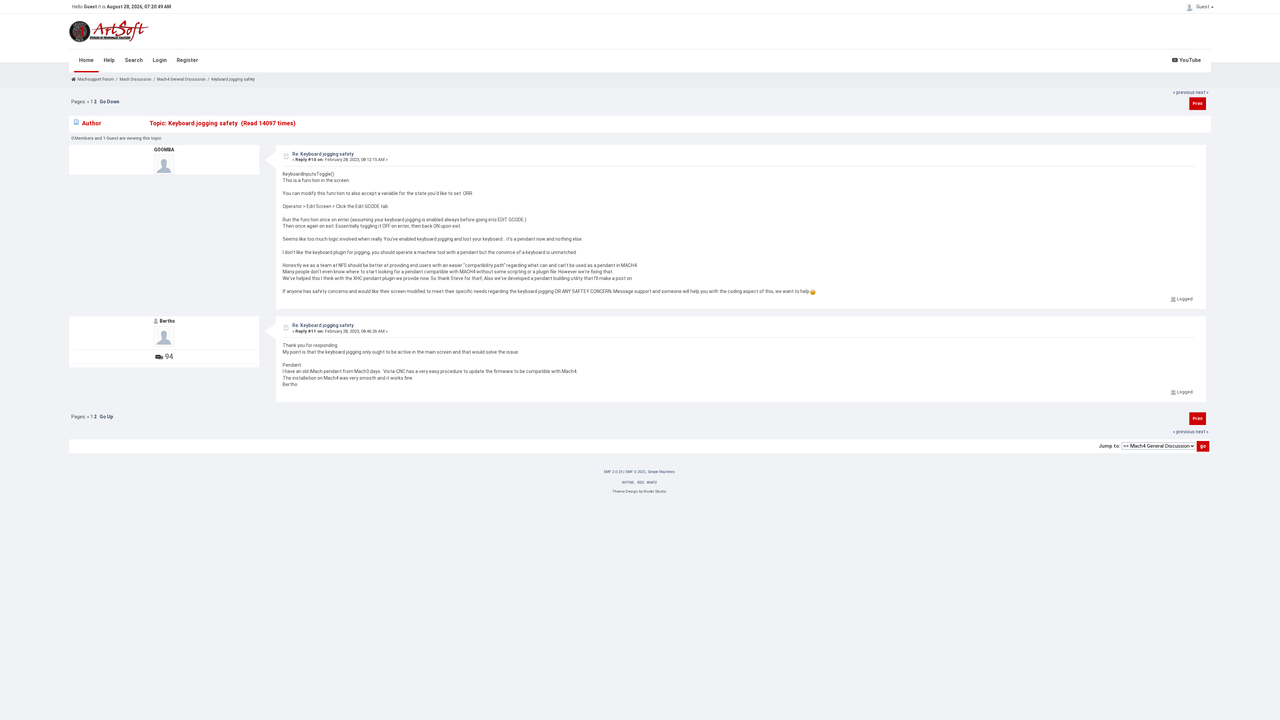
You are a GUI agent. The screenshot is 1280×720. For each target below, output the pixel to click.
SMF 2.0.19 (613, 472)
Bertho (167, 321)
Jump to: (1109, 446)
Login (160, 60)
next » (1202, 92)
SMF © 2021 (635, 472)
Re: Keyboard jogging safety (323, 154)
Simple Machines (661, 472)
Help (109, 60)
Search (134, 60)
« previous (1184, 92)
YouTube (1189, 60)
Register (187, 60)
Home (86, 60)
